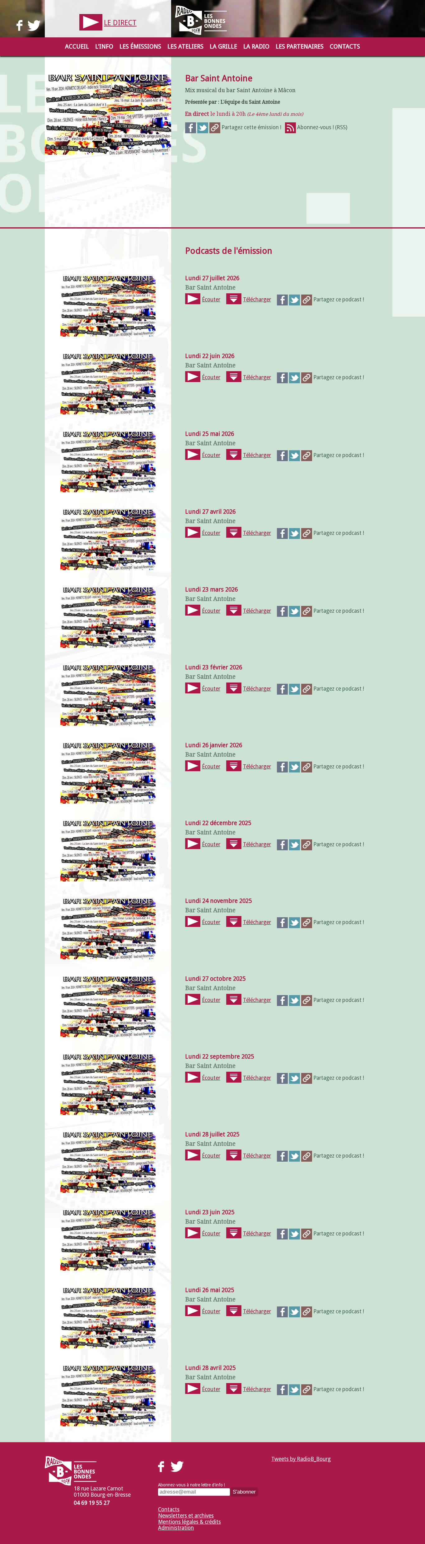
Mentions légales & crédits (189, 1522)
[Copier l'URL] (214, 127)
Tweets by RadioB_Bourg (301, 1459)
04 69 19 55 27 (92, 1503)
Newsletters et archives (186, 1516)
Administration (176, 1528)
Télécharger (257, 299)
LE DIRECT (120, 23)
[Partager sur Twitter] (202, 127)
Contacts (169, 1509)
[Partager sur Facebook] (190, 127)
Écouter (211, 299)
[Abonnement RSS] (290, 127)
